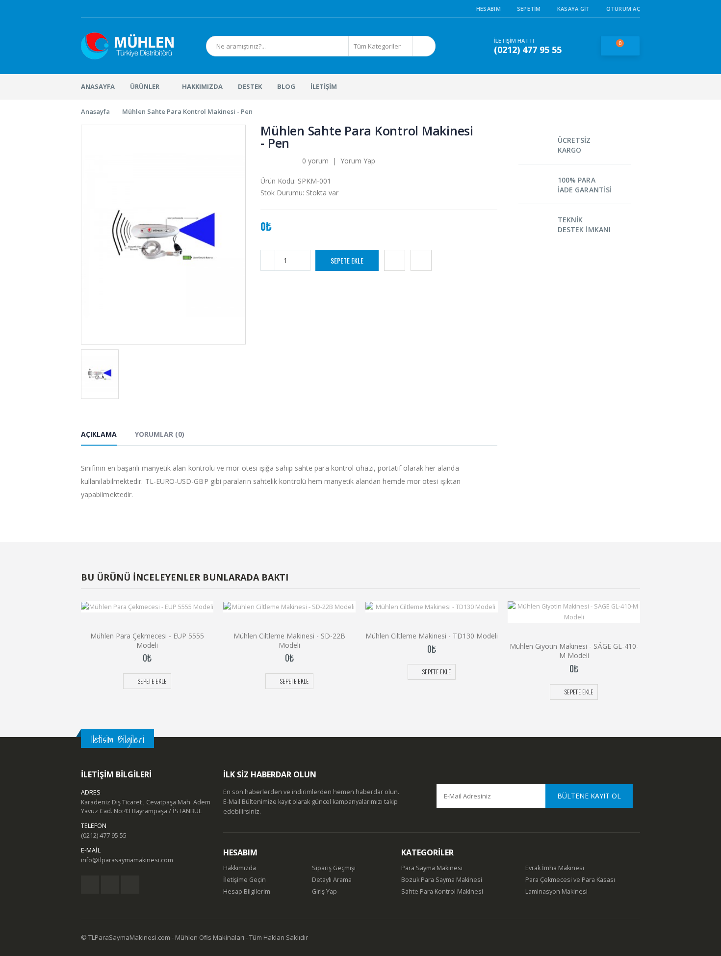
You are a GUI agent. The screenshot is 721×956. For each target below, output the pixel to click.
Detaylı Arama (332, 880)
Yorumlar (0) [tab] (159, 434)
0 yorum (315, 160)
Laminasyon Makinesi (556, 891)
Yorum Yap (357, 160)
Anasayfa (95, 111)
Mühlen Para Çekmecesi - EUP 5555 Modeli (147, 640)
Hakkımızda (239, 868)
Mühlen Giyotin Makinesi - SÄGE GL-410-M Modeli (574, 650)
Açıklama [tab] (99, 434)
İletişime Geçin (244, 880)
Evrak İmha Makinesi (554, 868)
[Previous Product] (488, 131)
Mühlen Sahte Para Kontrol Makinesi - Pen (187, 111)
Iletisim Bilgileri (117, 739)
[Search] (423, 46)
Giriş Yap (324, 891)
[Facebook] (90, 885)
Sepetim (529, 8)
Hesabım (488, 8)
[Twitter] (110, 885)
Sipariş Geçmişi (334, 868)
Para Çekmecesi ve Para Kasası (570, 880)
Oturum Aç (623, 8)
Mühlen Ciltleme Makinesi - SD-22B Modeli (289, 640)
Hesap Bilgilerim (246, 891)
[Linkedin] (130, 885)
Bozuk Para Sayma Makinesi (441, 880)
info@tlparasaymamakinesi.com (127, 860)
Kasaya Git (573, 8)
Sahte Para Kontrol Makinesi (442, 891)
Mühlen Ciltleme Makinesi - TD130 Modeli (431, 635)
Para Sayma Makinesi (432, 868)
